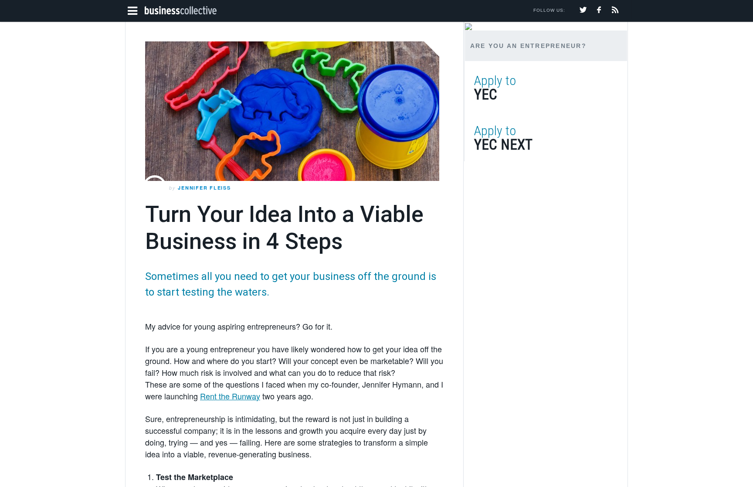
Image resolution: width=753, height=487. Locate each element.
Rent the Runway (230, 396)
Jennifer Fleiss (204, 187)
